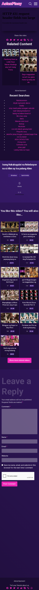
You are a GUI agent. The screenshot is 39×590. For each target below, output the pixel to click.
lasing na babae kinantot (22, 113)
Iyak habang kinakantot (21, 111)
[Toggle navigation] (35, 3)
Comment (6, 407)
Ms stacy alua (21, 116)
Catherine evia (21, 145)
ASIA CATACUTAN (22, 139)
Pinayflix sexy (21, 132)
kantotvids (25, 175)
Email (4, 446)
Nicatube (21, 126)
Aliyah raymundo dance (21, 103)
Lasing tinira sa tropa (21, 150)
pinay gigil (21, 147)
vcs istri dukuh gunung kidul (21, 129)
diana (22, 119)
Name (4, 437)
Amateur (14, 175)
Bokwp (21, 124)
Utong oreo (21, 142)
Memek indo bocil (21, 121)
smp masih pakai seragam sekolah (21, 108)
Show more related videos (19, 360)
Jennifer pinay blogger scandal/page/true (21, 134)
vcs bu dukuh (22, 137)
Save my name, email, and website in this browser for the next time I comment (20, 466)
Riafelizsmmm (21, 100)
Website (5, 456)
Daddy (21, 106)
